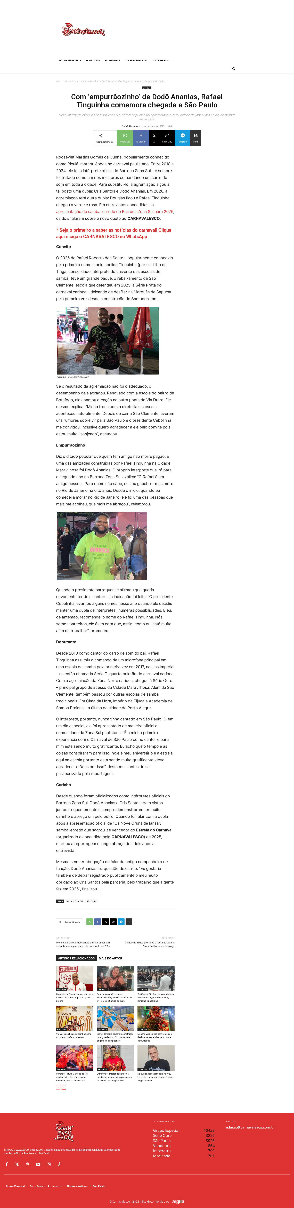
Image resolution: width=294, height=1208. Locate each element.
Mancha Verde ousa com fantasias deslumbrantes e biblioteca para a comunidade (154, 1037)
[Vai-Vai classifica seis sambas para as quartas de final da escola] (74, 1018)
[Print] (129, 921)
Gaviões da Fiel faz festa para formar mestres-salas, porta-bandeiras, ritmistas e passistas (155, 997)
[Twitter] (17, 1164)
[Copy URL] (113, 921)
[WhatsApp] (89, 921)
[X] (105, 921)
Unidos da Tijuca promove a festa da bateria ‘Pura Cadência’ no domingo (150, 944)
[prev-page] (58, 1087)
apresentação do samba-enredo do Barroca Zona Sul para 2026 (114, 211)
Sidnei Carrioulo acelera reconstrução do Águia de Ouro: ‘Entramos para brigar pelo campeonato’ (115, 1037)
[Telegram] (121, 921)
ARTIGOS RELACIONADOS (76, 958)
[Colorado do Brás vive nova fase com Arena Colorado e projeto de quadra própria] (74, 978)
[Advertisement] (174, 26)
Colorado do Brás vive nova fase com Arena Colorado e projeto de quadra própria (74, 997)
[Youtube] (38, 1164)
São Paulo (69, 81)
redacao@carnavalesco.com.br (250, 1127)
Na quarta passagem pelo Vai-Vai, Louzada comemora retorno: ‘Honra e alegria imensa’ (155, 1077)
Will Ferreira (132, 126)
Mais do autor (110, 958)
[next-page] (64, 1087)
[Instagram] (48, 1164)
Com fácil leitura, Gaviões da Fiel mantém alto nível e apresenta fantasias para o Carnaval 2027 (72, 1077)
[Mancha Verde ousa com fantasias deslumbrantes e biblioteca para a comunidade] (156, 1018)
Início (58, 81)
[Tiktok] (59, 1164)
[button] (234, 69)
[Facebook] (97, 921)
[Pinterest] (27, 1164)
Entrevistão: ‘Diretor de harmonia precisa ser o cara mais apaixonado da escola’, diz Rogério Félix (114, 1077)
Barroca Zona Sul (75, 901)
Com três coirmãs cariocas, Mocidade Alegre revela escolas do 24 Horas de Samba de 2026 (114, 997)
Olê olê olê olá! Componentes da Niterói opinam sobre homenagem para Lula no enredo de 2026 (83, 944)
